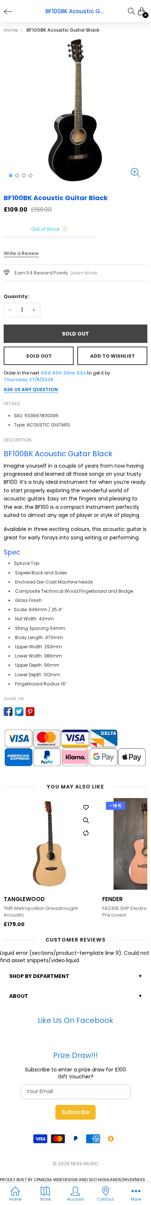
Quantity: (16, 296)
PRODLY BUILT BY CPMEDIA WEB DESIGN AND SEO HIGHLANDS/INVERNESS (72, 1180)
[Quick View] (85, 820)
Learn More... (85, 272)
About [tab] (18, 996)
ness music (85, 1163)
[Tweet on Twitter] (19, 711)
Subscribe (75, 1112)
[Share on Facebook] (8, 711)
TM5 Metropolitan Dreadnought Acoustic (41, 911)
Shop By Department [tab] (39, 976)
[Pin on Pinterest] (30, 711)
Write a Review (21, 253)
